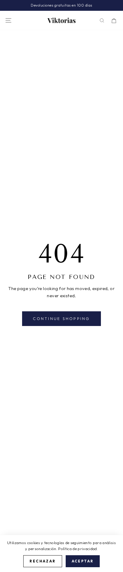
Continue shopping (61, 318)
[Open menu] (8, 20)
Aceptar (83, 561)
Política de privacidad (77, 548)
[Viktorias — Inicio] (61, 20)
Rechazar (43, 561)
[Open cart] (114, 20)
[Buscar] (102, 20)
